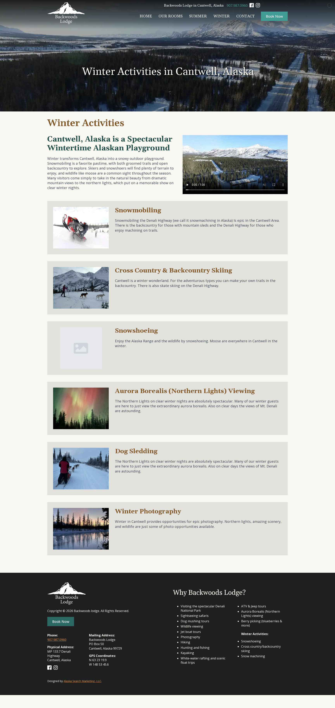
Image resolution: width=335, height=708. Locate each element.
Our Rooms (171, 16)
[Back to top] (325, 698)
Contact (245, 16)
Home (146, 16)
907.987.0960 (237, 5)
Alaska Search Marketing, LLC (82, 681)
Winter (221, 16)
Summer (198, 16)
